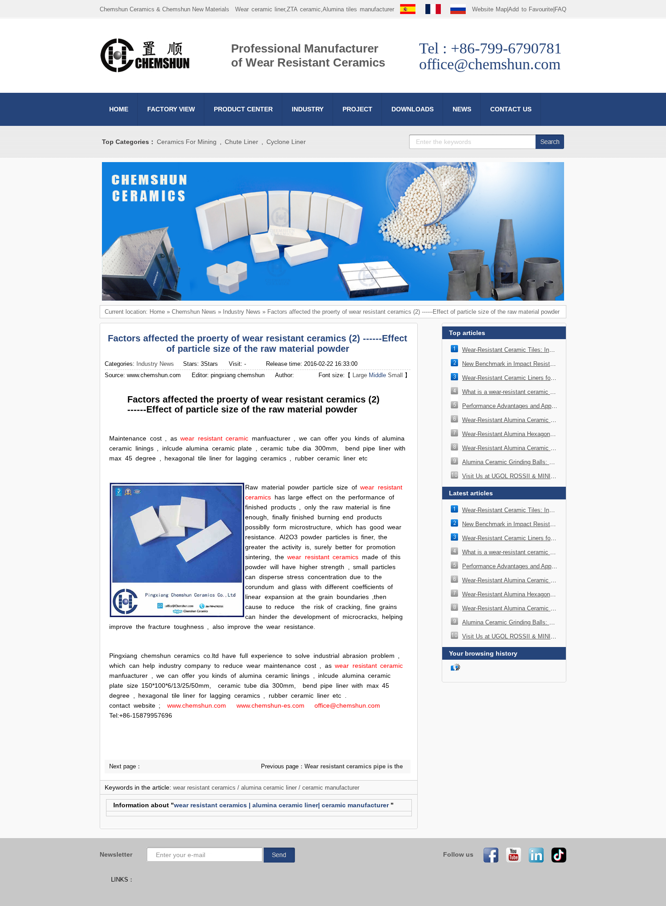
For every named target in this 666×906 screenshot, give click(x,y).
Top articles (467, 332)
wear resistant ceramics (322, 557)
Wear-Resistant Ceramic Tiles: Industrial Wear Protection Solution (548, 349)
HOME (118, 109)
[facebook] (488, 854)
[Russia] (458, 9)
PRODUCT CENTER (243, 109)
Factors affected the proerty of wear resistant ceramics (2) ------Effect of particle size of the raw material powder (413, 311)
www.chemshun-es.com (270, 705)
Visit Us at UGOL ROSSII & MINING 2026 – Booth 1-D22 (537, 476)
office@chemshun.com (347, 705)
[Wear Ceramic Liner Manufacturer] (145, 70)
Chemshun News (194, 311)
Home (157, 311)
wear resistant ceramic (214, 438)
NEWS (462, 109)
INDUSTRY (307, 109)
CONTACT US (510, 109)
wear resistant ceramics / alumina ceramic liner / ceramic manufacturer (266, 787)
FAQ (560, 9)
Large (359, 375)
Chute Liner (241, 141)
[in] (533, 854)
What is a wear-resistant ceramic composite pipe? (527, 391)
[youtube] (510, 854)
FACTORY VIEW (171, 109)
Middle (377, 375)
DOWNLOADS (412, 109)
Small (395, 375)
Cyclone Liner (286, 141)
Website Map (489, 9)
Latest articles (471, 493)
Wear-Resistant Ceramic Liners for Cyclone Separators (534, 377)
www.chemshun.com (196, 705)
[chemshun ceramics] (333, 298)
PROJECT (357, 109)
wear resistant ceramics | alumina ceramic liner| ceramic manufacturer (281, 805)
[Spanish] (407, 9)
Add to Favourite (530, 9)
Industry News (242, 311)
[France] (433, 9)
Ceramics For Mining (187, 141)
